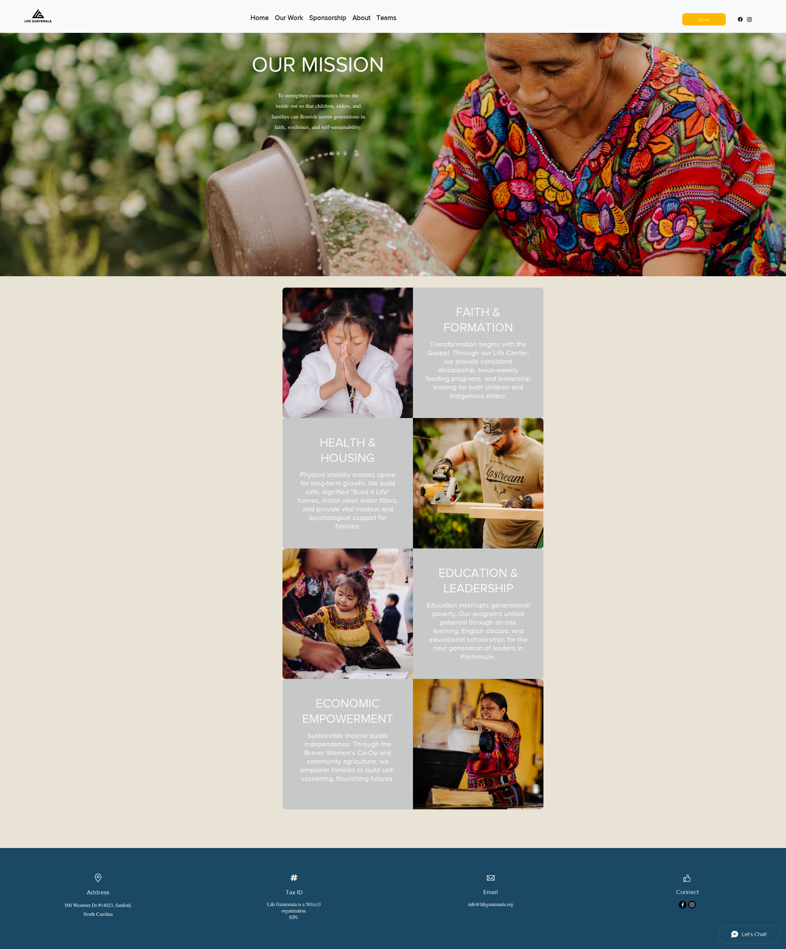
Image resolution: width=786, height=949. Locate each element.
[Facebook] (740, 19)
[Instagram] (749, 19)
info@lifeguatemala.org (490, 904)
